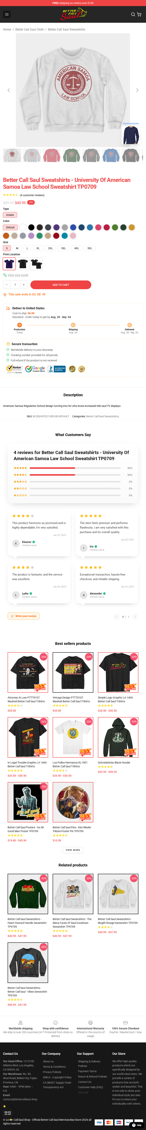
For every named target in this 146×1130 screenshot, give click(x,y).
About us (48, 1061)
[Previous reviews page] (116, 616)
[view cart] (139, 14)
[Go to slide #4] (71, 155)
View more (73, 850)
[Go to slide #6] (111, 155)
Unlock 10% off (7, 1113)
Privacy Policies (52, 1072)
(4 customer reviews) (32, 195)
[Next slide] (137, 90)
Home (7, 29)
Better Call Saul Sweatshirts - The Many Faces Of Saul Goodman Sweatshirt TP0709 (72, 923)
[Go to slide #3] (52, 155)
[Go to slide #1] (12, 155)
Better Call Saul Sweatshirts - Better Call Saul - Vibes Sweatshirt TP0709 (27, 991)
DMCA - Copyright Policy (57, 1077)
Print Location (11, 254)
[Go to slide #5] (91, 155)
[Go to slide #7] (131, 155)
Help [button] (139, 1125)
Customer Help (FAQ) (90, 1087)
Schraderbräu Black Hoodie (114, 762)
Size (5, 242)
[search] (133, 14)
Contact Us (84, 1081)
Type (6, 208)
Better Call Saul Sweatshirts (66, 29)
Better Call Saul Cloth (29, 29)
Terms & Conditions (54, 1066)
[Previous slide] (9, 90)
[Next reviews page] (135, 616)
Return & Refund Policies (92, 1076)
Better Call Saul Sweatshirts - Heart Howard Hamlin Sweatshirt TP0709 (27, 923)
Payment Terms (87, 1071)
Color (6, 220)
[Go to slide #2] (32, 155)
